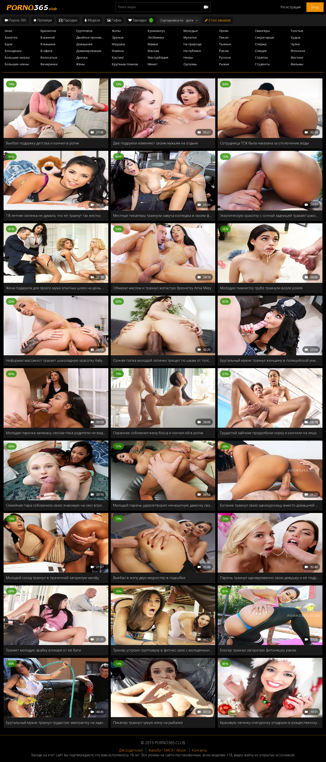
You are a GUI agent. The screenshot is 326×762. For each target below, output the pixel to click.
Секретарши (264, 37)
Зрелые (118, 37)
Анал (8, 31)
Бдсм (8, 44)
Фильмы (297, 64)
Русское (225, 57)
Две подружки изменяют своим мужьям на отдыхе (155, 143)
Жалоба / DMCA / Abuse (167, 750)
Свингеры (262, 31)
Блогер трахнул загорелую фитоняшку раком (258, 650)
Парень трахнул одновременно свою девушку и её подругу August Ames (270, 577)
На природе (193, 44)
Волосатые (49, 57)
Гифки (116, 20)
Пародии (70, 20)
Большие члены (17, 64)
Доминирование (88, 51)
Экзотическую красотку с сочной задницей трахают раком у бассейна (270, 215)
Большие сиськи (17, 57)
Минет (153, 64)
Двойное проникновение (92, 37)
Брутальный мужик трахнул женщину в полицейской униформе (270, 360)
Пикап (224, 37)
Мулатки (190, 37)
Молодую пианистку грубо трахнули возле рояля (261, 287)
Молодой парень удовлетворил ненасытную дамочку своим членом (163, 505)
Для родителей (130, 750)
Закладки (142, 20)
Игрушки (118, 44)
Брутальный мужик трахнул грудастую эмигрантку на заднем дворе (56, 722)
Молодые (191, 31)
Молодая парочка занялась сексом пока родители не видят (56, 432)
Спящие (261, 51)
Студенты (262, 64)
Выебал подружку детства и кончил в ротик (42, 143)
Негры (188, 57)
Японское (298, 51)
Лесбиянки (156, 37)
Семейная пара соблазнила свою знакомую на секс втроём (56, 505)
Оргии (223, 31)
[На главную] (31, 7)
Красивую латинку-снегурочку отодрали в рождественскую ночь (270, 722)
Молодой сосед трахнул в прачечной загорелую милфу (52, 577)
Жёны (80, 64)
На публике (192, 51)
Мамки (153, 44)
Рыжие (224, 64)
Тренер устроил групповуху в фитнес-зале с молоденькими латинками (163, 650)
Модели (93, 20)
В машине (48, 44)
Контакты (199, 750)
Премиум (44, 20)
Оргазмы (190, 64)
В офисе (47, 51)
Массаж (153, 51)
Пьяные (225, 44)
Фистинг (297, 57)
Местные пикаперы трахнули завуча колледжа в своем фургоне (163, 215)
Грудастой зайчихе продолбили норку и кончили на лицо (268, 432)
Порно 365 (17, 20)
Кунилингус (156, 31)
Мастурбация (158, 57)
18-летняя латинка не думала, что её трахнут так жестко (53, 215)
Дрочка (82, 57)
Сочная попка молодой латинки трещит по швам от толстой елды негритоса (163, 360)
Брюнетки (48, 31)
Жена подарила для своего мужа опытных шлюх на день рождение (56, 287)
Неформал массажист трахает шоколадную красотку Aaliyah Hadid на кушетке (56, 360)
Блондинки (13, 51)
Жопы (116, 31)
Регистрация (291, 7)
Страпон (261, 57)
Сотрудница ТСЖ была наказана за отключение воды (264, 143)
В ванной (48, 37)
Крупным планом (125, 64)
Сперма (261, 44)
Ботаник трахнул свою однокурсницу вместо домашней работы (270, 505)
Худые (295, 37)
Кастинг (118, 57)
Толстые (297, 31)
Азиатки (11, 37)
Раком (224, 51)
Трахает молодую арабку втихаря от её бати (43, 650)
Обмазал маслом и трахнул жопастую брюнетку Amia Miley (162, 287)
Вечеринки (49, 64)
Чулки (295, 44)
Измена (118, 51)
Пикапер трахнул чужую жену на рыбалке (148, 722)
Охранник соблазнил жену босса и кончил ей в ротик (158, 432)
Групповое (84, 31)
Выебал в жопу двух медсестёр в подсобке (149, 577)
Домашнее (84, 44)
